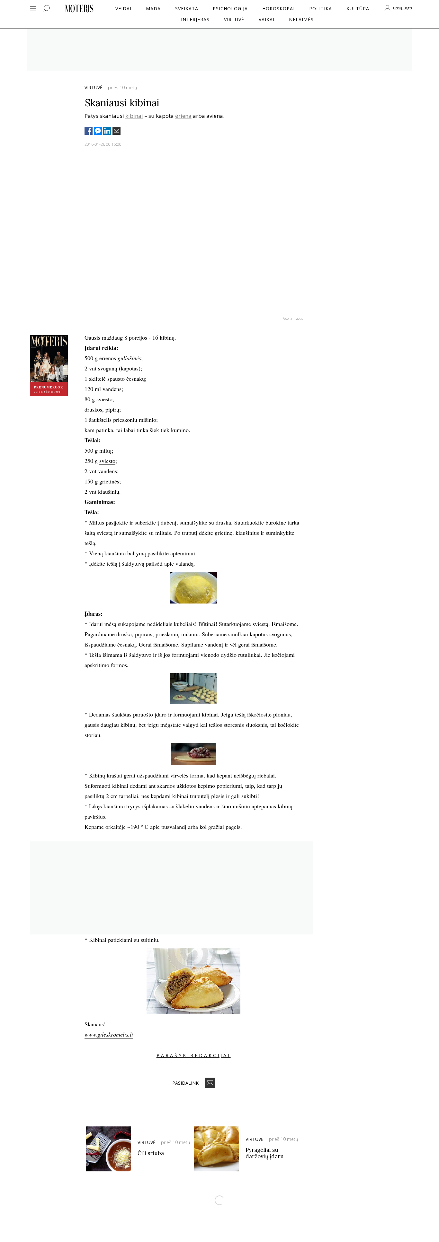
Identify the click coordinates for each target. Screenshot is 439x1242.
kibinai (134, 115)
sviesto (107, 461)
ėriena (183, 115)
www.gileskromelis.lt (109, 1034)
